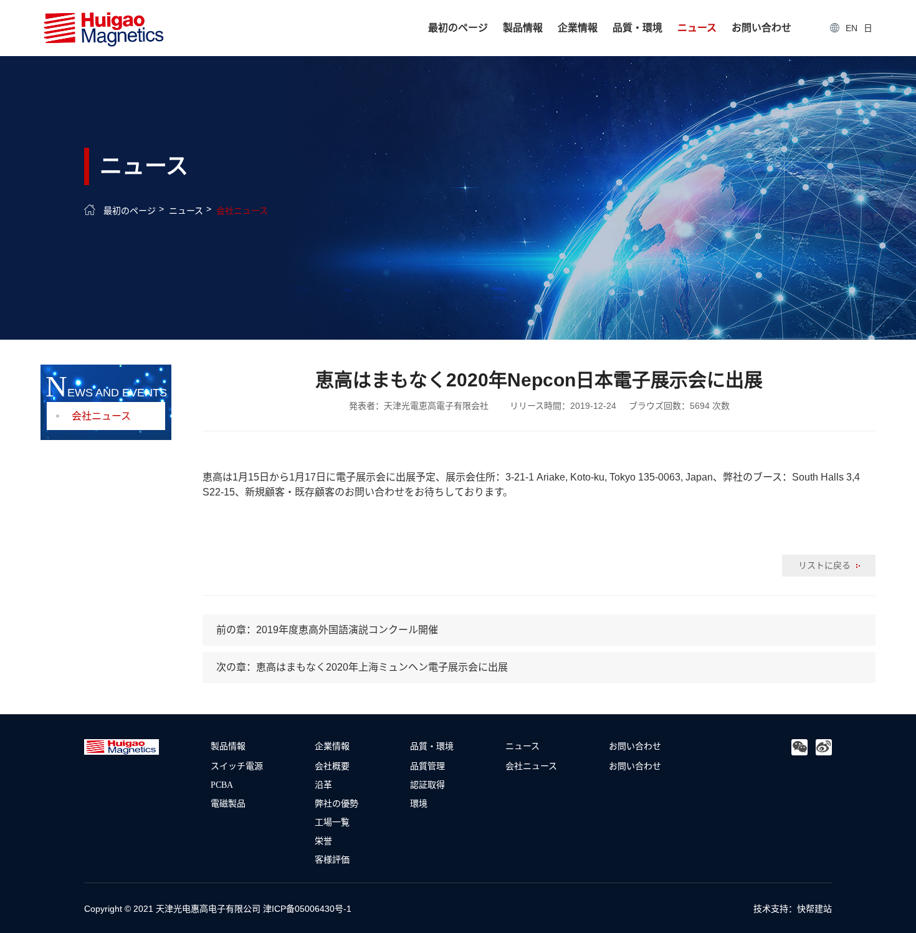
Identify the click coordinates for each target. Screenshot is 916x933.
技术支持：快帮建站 (792, 909)
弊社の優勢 (336, 802)
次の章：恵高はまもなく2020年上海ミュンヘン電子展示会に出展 (362, 667)
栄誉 (323, 840)
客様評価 (332, 858)
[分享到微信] (799, 747)
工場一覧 (332, 821)
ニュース (697, 27)
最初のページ (458, 27)
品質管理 (427, 765)
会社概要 (332, 765)
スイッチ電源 (237, 765)
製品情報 (523, 27)
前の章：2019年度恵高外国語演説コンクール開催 (327, 629)
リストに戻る (825, 565)
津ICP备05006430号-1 (307, 909)
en (851, 28)
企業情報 (578, 27)
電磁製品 (228, 802)
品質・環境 (637, 27)
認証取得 (427, 784)
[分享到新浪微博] (824, 747)
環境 (418, 802)
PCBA (222, 784)
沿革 (323, 784)
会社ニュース (242, 211)
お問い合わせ (761, 27)
